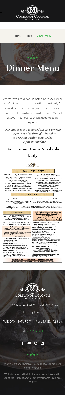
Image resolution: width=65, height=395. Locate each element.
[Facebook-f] (22, 343)
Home (17, 35)
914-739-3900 (35, 331)
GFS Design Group (37, 373)
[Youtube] (29, 343)
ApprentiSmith (23, 377)
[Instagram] (35, 343)
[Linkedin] (42, 343)
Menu (28, 35)
